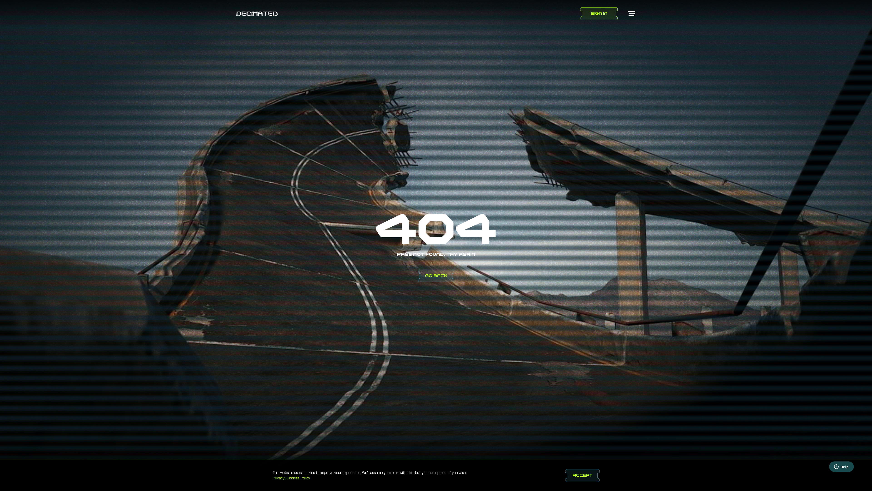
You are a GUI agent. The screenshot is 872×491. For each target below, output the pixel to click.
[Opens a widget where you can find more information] (841, 467)
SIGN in (599, 13)
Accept (582, 475)
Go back (436, 276)
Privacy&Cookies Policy (291, 478)
